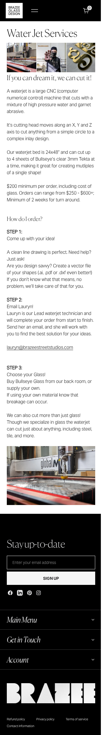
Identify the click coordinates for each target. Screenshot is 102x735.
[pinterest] (29, 592)
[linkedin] (19, 592)
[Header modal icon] (34, 10)
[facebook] (10, 592)
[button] (35, 10)
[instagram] (38, 592)
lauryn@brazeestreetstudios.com (40, 347)
